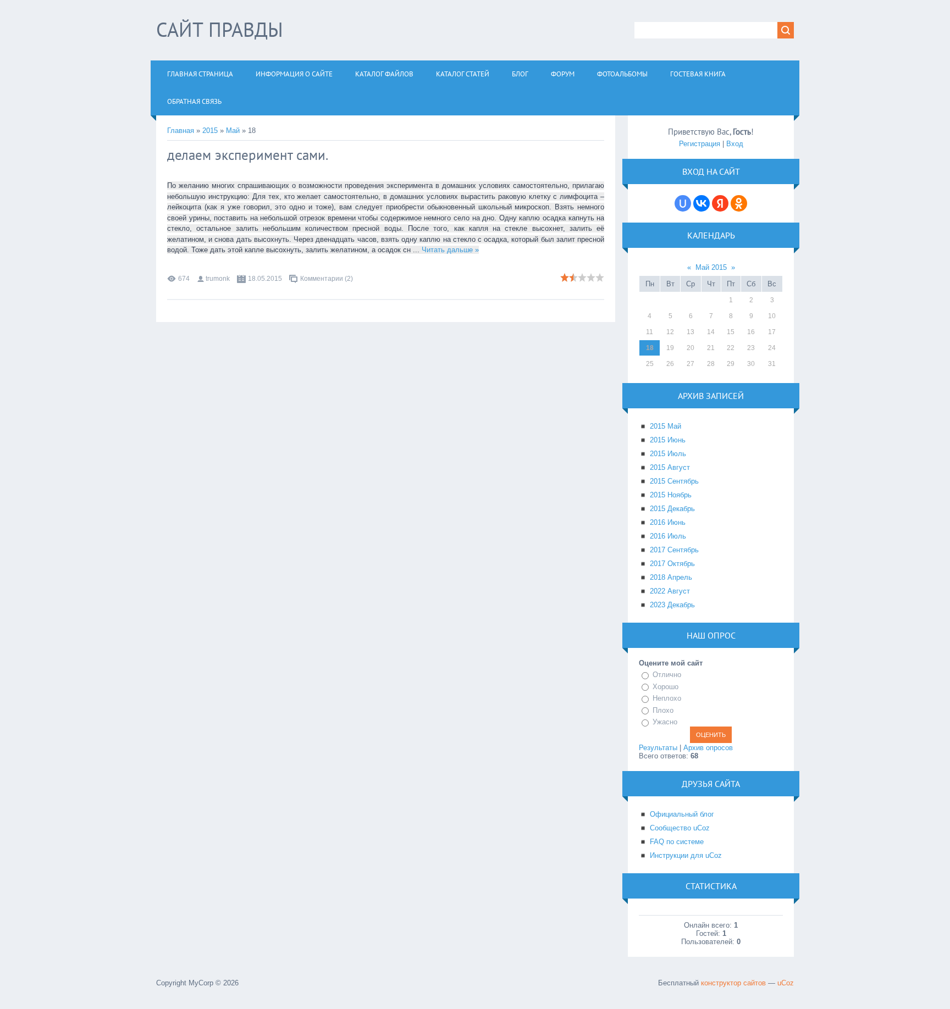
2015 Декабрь (672, 508)
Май (233, 130)
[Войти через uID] (683, 203)
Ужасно (665, 722)
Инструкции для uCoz (686, 855)
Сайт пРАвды (219, 29)
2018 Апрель (671, 577)
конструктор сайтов (733, 983)
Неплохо (667, 698)
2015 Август (670, 467)
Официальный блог (682, 814)
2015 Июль (668, 454)
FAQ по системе (677, 842)
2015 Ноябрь (671, 495)
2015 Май (665, 426)
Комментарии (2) (326, 278)
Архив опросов (708, 748)
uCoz (785, 983)
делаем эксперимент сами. (247, 155)
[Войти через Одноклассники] (739, 203)
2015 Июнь (668, 440)
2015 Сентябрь (674, 481)
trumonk (218, 278)
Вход (734, 144)
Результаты (658, 748)
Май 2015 (711, 267)
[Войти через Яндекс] (720, 203)
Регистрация (699, 144)
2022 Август (670, 591)
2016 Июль (668, 536)
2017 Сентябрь (674, 550)
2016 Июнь (668, 522)
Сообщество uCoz (680, 828)
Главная (180, 130)
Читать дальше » (450, 250)
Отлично (667, 674)
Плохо (663, 710)
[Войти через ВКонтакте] (701, 203)
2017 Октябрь (672, 563)
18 (650, 348)
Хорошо (665, 687)
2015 (210, 130)
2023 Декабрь (672, 605)
